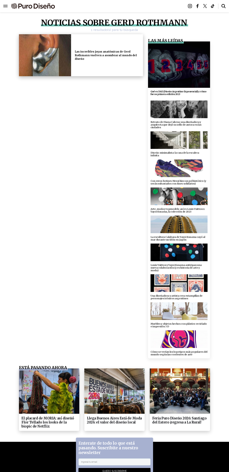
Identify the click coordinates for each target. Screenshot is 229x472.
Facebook (198, 6)
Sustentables (122, 6)
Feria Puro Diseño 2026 (153, 6)
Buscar (223, 6)
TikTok (213, 6)
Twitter (206, 6)
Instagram (191, 6)
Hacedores (99, 6)
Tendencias (78, 6)
